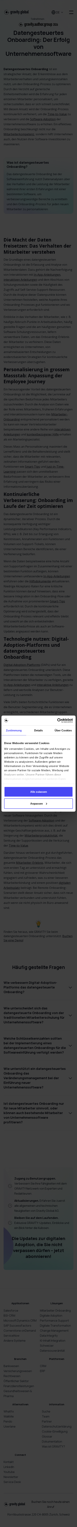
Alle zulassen (38, 791)
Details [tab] (38, 730)
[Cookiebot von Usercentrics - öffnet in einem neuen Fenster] (57, 720)
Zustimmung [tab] (14, 730)
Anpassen (36, 803)
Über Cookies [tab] (63, 730)
